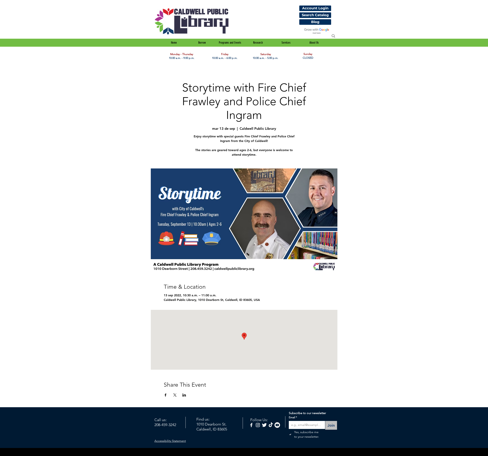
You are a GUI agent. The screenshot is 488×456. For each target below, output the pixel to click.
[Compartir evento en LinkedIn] (184, 395)
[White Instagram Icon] (258, 425)
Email (293, 417)
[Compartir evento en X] (175, 395)
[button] (202, 43)
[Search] (333, 36)
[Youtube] (277, 425)
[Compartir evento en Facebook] (165, 395)
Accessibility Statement (170, 441)
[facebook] (251, 425)
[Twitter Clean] (264, 425)
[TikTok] (271, 425)
